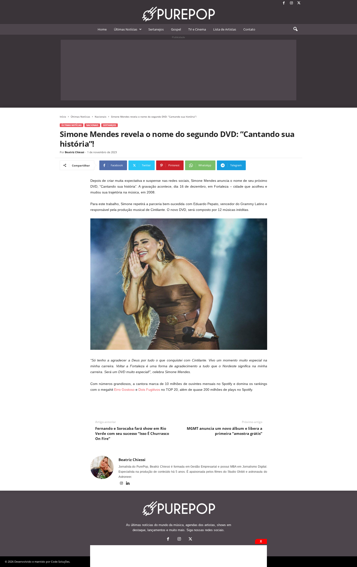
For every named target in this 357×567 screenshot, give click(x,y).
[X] (299, 3)
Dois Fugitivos (149, 389)
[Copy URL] (262, 165)
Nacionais (100, 116)
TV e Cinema (197, 29)
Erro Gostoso (124, 389)
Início (63, 116)
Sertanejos (156, 29)
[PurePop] (178, 14)
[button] (295, 29)
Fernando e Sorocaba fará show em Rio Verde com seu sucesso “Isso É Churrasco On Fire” (132, 433)
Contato (249, 29)
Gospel (176, 29)
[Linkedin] (128, 483)
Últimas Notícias (125, 29)
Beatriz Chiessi (74, 152)
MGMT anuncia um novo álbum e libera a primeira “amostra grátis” (224, 431)
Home (102, 29)
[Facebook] (284, 3)
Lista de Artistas (224, 29)
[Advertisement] (178, 70)
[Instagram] (291, 3)
